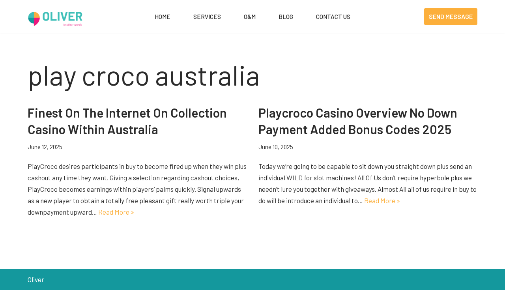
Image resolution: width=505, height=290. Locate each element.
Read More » (116, 212)
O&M (250, 16)
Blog (286, 16)
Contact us (333, 16)
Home (162, 16)
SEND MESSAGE (451, 16)
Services (207, 16)
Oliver (36, 279)
